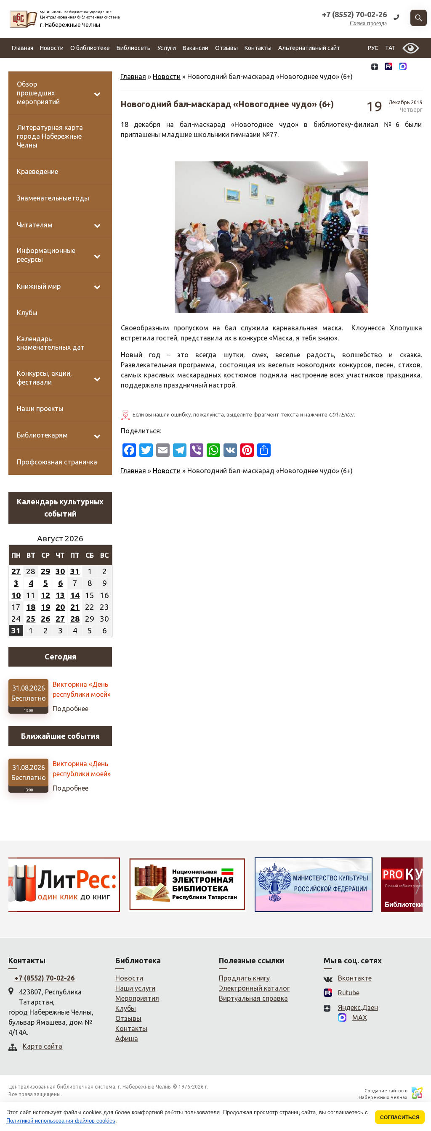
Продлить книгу (244, 978)
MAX (359, 1017)
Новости (52, 48)
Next (418, 884)
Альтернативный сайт (309, 48)
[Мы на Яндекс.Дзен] (374, 68)
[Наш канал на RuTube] (388, 68)
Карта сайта (42, 1046)
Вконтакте (355, 978)
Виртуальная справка (253, 998)
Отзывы (226, 48)
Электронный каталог (254, 988)
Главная (22, 48)
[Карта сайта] (416, 68)
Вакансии (195, 48)
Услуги (166, 48)
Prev (12, 884)
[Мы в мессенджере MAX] (403, 68)
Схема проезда (368, 23)
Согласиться (400, 1117)
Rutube (348, 993)
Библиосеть (134, 48)
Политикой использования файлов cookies (60, 1121)
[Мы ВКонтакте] (361, 68)
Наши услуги (135, 988)
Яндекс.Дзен (358, 1007)
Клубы (125, 1008)
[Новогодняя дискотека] (297, 237)
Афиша (126, 1038)
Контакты (258, 48)
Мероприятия (137, 998)
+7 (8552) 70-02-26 (44, 978)
